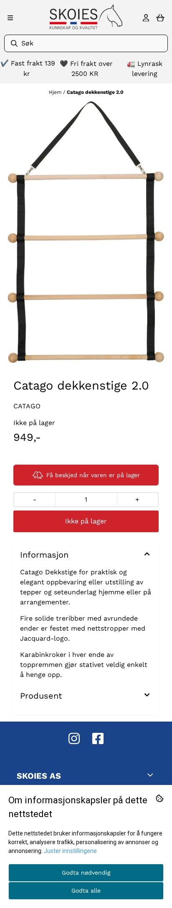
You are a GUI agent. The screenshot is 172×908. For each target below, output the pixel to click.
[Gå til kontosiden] (145, 18)
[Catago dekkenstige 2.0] (86, 232)
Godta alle (86, 890)
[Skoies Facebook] (98, 738)
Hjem (56, 92)
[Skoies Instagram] (74, 738)
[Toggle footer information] (152, 775)
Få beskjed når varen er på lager (93, 475)
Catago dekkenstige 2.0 (95, 92)
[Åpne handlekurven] (160, 18)
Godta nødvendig (86, 872)
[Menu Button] (10, 17)
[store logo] (86, 16)
